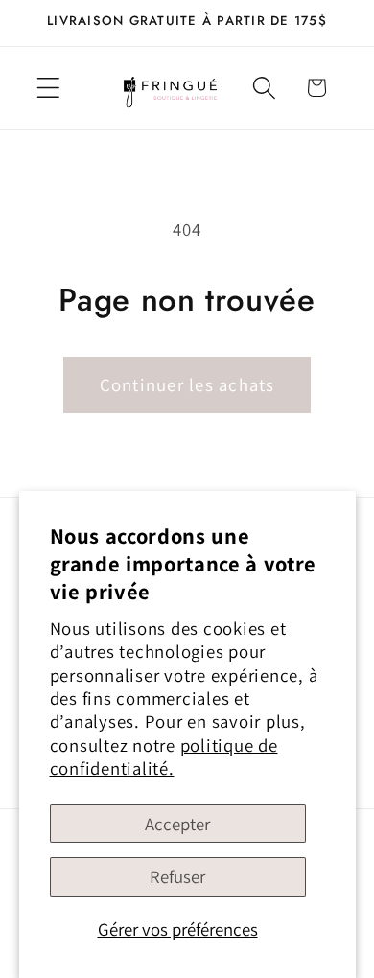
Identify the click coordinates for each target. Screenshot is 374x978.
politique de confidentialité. (164, 757)
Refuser (177, 876)
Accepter (177, 823)
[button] (48, 87)
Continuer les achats (187, 384)
